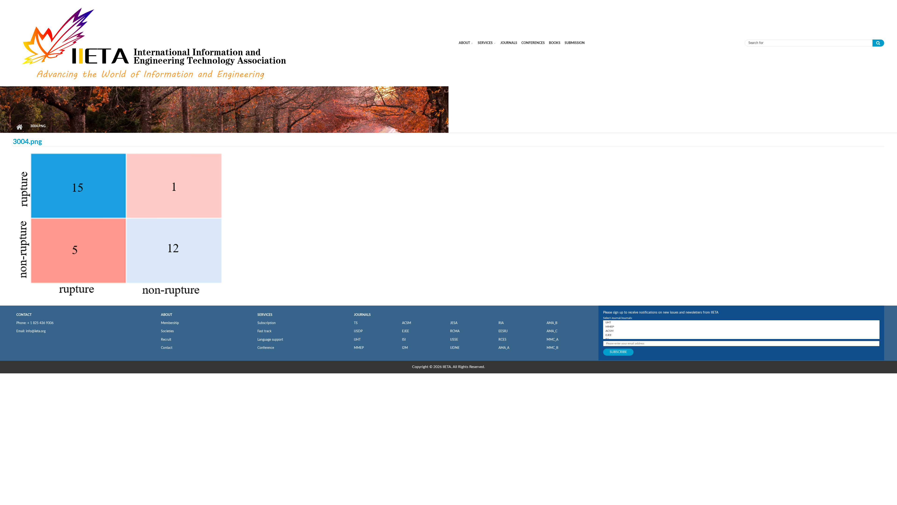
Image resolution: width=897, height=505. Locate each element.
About (464, 43)
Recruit (166, 339)
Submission (575, 43)
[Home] (155, 42)
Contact (166, 348)
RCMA (454, 331)
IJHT (357, 339)
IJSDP (358, 331)
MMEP (359, 348)
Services (485, 43)
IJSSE (454, 339)
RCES (502, 339)
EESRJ (503, 331)
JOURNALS (362, 315)
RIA (501, 323)
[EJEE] (741, 335)
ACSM (406, 323)
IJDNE (454, 348)
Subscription (266, 323)
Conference (265, 348)
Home (19, 127)
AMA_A (503, 348)
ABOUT (166, 315)
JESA (453, 323)
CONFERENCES (533, 43)
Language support (270, 339)
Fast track (264, 331)
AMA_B (552, 323)
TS (356, 323)
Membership (170, 323)
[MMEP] (741, 327)
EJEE (405, 331)
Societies (167, 331)
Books (554, 43)
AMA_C (552, 331)
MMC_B (552, 348)
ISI (404, 339)
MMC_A (552, 339)
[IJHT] (741, 322)
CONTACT (24, 315)
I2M (405, 348)
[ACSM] (741, 331)
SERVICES (264, 315)
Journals (508, 43)
